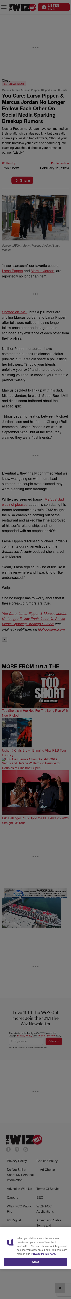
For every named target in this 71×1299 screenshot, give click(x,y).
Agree (35, 1262)
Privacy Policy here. (43, 1254)
